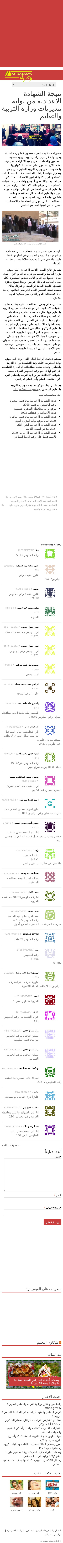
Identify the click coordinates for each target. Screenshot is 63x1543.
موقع (16, 505)
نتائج (11, 505)
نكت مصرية (34, 1493)
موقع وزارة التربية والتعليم (45, 255)
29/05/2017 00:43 (11, 873)
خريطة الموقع (42, 1530)
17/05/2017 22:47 (24, 1011)
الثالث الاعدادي (25, 501)
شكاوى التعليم (47, 1342)
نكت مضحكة (34, 1510)
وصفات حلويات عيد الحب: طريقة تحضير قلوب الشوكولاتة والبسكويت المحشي (33, 1454)
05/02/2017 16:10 (10, 1068)
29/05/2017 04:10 (25, 850)
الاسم (54, 501)
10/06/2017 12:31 (12, 627)
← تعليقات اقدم (11, 1145)
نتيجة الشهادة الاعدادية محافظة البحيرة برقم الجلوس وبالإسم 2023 (33, 402)
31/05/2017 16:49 (10, 800)
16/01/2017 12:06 (13, 1107)
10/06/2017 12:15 (12, 646)
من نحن (30, 1530)
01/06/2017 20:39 (30, 781)
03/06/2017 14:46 (15, 726)
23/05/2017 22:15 (24, 996)
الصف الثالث (42, 505)
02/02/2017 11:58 (23, 1092)
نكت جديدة (16, 1493)
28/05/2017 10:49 (18, 892)
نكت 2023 (52, 1493)
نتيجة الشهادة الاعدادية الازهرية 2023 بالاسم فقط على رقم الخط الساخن (34, 435)
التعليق (58, 1156)
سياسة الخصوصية (15, 1530)
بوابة (34, 505)
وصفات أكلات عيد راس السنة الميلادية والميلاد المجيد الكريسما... (36, 1381)
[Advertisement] (31, 36)
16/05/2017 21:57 (13, 1030)
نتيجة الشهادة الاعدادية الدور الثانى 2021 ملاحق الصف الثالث (36, 427)
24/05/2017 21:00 (25, 950)
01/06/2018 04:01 (24, 589)
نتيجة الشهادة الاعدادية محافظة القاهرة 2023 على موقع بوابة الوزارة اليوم (33, 418)
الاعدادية (47, 501)
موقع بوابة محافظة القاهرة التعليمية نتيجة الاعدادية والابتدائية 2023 (35, 410)
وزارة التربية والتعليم (42, 509)
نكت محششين (16, 1510)
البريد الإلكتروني (52, 1207)
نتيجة (54, 509)
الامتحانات (37, 501)
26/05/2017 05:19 (18, 911)
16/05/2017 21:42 (13, 1049)
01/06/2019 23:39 (26, 550)
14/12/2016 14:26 (14, 1126)
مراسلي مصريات (53, 1534)
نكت (52, 1510)
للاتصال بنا (56, 1530)
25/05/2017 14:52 (13, 934)
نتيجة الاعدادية (16, 497)
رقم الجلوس (25, 505)
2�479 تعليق (34, 497)
